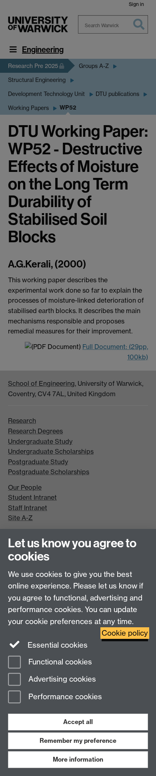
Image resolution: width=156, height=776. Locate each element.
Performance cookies (64, 697)
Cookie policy (125, 633)
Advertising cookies (61, 679)
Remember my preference (78, 740)
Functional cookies (59, 661)
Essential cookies (57, 645)
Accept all (78, 722)
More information (78, 759)
